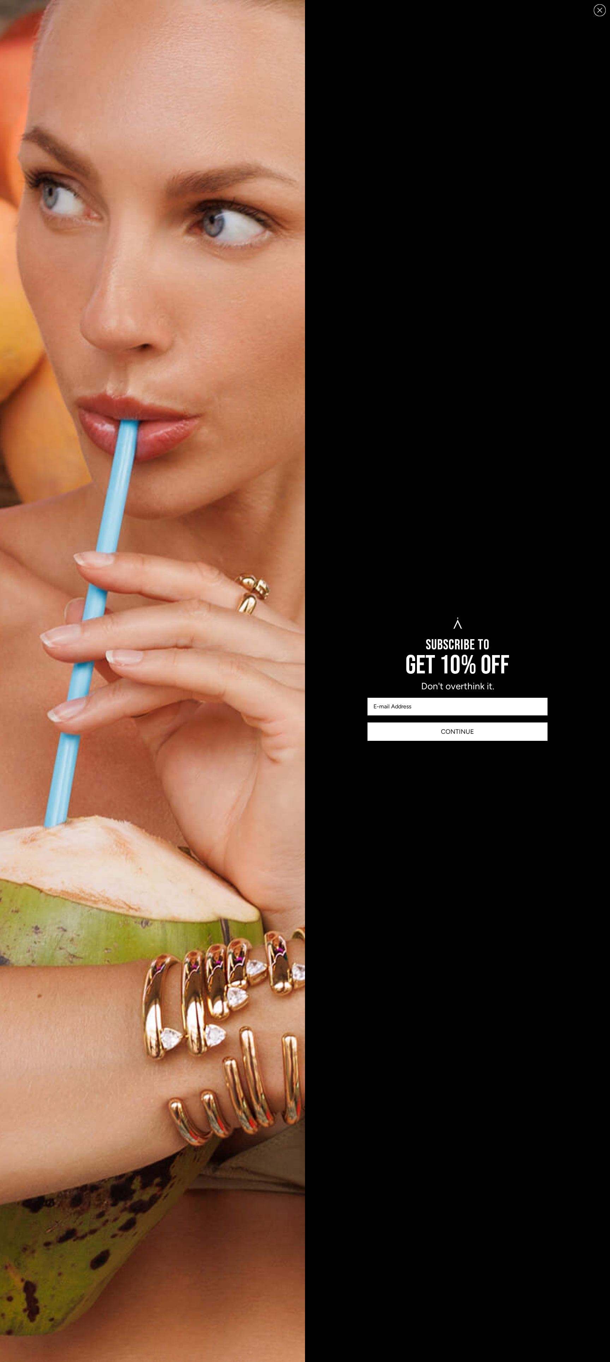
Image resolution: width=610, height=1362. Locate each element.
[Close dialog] (599, 10)
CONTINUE (457, 732)
